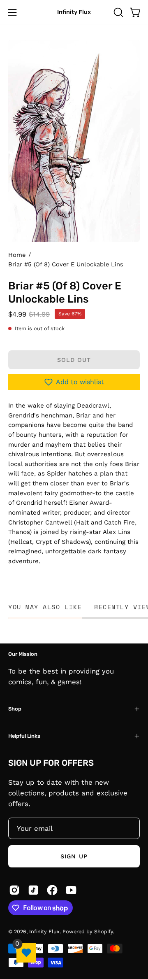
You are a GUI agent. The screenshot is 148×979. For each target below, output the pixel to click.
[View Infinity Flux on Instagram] (14, 890)
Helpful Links (24, 736)
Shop (14, 709)
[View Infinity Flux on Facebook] (52, 890)
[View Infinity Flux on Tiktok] (33, 890)
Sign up (74, 856)
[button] (117, 12)
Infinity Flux (74, 12)
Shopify (103, 931)
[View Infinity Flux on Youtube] (71, 890)
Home (16, 255)
